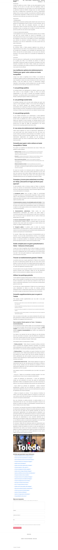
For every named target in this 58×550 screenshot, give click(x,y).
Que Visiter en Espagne (16, 1)
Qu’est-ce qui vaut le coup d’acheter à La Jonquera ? (23, 457)
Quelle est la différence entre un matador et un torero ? (24, 455)
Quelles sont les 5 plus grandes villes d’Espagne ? (23, 486)
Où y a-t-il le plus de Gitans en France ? (21, 484)
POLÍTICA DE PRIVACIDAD (28, 538)
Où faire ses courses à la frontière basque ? (22, 490)
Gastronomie (43, 0)
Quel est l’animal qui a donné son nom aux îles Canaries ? (24, 459)
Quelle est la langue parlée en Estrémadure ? (22, 494)
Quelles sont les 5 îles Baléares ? (20, 463)
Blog (23, 0)
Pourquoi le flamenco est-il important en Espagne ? (23, 461)
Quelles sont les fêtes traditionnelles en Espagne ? (23, 465)
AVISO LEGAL (29, 534)
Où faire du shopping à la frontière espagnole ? (23, 469)
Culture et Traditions (28, 0)
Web (14, 519)
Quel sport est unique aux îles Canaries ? (22, 482)
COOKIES (22, 538)
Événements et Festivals (36, 0)
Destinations (40, 1)
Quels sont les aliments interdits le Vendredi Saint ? (23, 488)
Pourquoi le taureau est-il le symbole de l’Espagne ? (23, 476)
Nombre (14, 510)
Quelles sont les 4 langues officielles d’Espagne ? (23, 471)
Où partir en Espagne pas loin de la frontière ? (22, 480)
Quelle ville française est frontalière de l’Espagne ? (23, 478)
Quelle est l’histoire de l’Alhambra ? (21, 492)
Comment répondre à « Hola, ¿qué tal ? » (22, 467)
